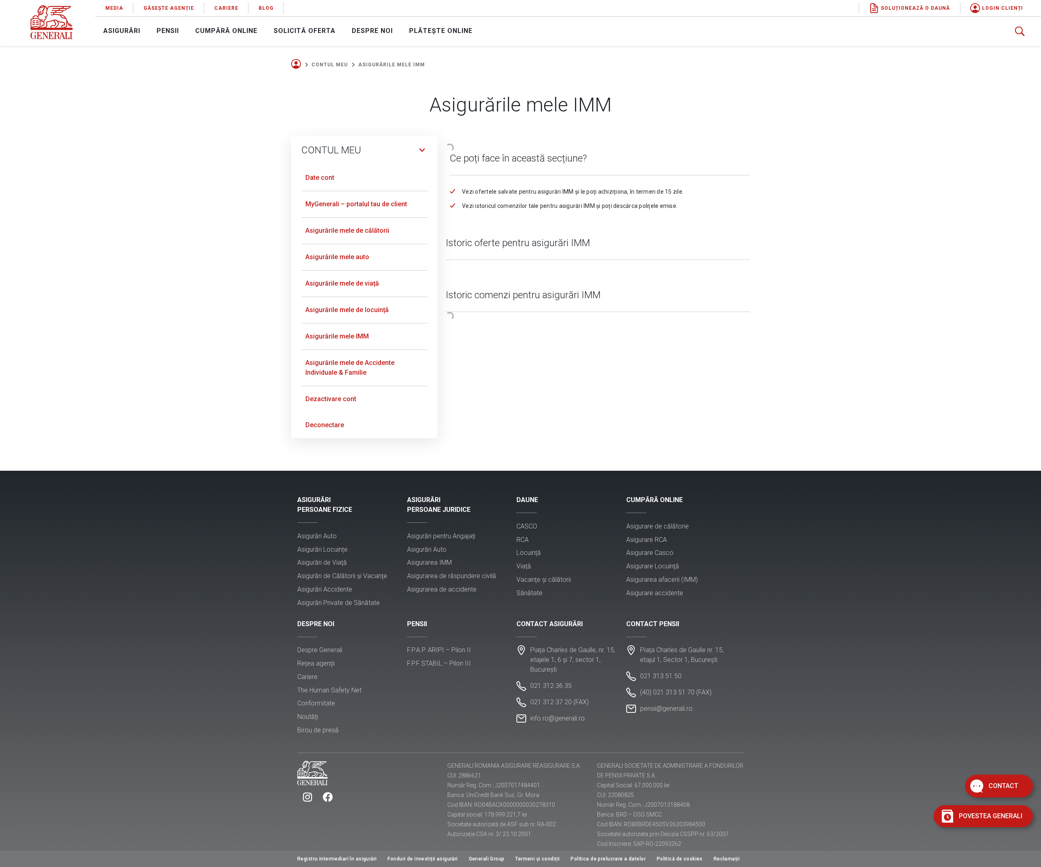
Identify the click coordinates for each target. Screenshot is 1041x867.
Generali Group (487, 859)
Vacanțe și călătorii (543, 579)
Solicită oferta (304, 31)
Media (114, 8)
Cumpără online (226, 31)
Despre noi (372, 31)
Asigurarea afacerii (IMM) (662, 579)
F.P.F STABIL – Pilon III (439, 663)
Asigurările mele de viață (342, 283)
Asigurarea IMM (429, 562)
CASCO (526, 526)
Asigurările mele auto (337, 257)
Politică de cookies (680, 859)
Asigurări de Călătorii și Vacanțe (342, 576)
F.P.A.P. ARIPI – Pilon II (439, 650)
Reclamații (727, 859)
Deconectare (324, 425)
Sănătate (529, 593)
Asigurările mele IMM (337, 336)
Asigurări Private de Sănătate (338, 603)
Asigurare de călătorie (657, 526)
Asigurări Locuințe (322, 549)
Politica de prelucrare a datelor (608, 859)
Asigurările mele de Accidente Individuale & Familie (349, 367)
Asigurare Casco (649, 553)
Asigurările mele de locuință (347, 310)
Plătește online (441, 31)
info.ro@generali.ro (557, 718)
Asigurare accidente (654, 593)
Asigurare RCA (646, 540)
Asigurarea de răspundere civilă (451, 576)
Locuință (528, 553)
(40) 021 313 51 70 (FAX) (676, 692)
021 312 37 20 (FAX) (559, 702)
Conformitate (316, 703)
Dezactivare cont (330, 399)
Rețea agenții (316, 663)
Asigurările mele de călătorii (347, 230)
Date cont (319, 177)
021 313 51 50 (661, 676)
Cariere (226, 8)
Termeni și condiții (537, 859)
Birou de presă (318, 730)
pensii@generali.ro (666, 708)
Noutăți (307, 717)
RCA (522, 540)
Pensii (168, 31)
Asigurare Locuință (652, 566)
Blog (266, 8)
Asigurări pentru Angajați (441, 536)
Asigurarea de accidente (442, 589)
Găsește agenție (169, 8)
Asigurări (121, 31)
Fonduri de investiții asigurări (422, 859)
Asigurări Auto (317, 536)
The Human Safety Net (329, 690)
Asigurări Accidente (324, 589)
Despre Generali (319, 650)
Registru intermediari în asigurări (337, 859)
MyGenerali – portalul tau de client (356, 204)
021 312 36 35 (551, 686)
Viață (523, 566)
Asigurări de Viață (322, 562)
